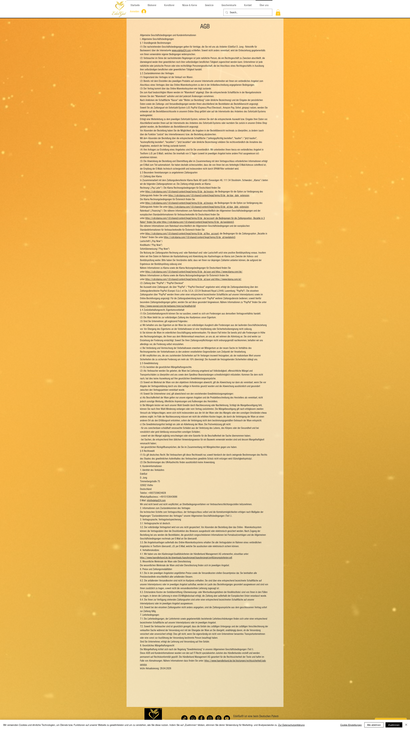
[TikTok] (184, 718)
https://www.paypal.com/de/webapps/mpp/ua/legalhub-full (168, 306)
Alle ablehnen (374, 724)
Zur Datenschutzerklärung (291, 724)
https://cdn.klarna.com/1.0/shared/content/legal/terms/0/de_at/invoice (179, 202)
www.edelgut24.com (181, 50)
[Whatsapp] (193, 718)
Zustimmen (394, 724)
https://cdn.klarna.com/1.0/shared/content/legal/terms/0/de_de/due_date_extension (208, 195)
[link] (278, 12)
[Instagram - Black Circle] (210, 718)
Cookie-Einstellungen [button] (351, 724)
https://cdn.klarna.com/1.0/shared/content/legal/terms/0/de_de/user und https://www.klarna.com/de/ (193, 271)
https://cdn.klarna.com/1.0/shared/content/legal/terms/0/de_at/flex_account (182, 233)
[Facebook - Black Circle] (201, 718)
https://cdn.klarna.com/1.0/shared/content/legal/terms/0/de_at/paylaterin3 (199, 237)
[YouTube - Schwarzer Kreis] (227, 718)
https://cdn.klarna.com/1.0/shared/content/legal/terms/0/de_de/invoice (179, 191)
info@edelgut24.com (156, 500)
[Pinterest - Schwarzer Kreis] (218, 718)
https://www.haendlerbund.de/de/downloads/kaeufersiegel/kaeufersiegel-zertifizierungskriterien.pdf (186, 557)
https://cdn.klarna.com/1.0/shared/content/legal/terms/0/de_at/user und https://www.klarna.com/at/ (193, 279)
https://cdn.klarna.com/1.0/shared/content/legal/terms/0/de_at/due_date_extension (208, 206)
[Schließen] (406, 724)
